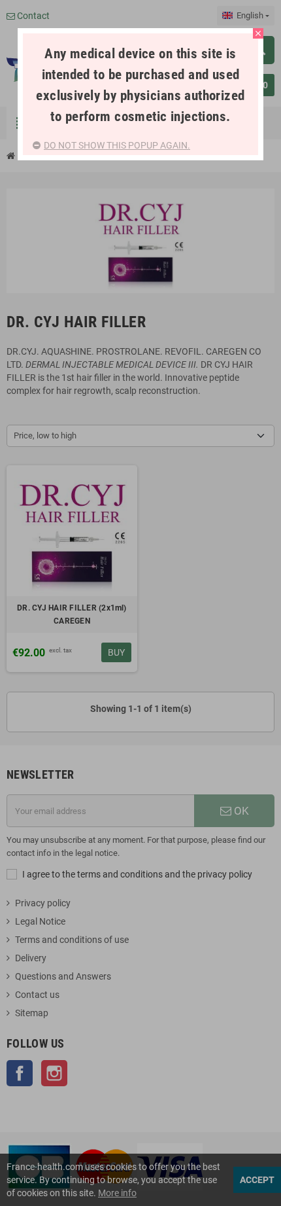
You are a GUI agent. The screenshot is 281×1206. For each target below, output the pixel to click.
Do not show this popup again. (117, 145)
